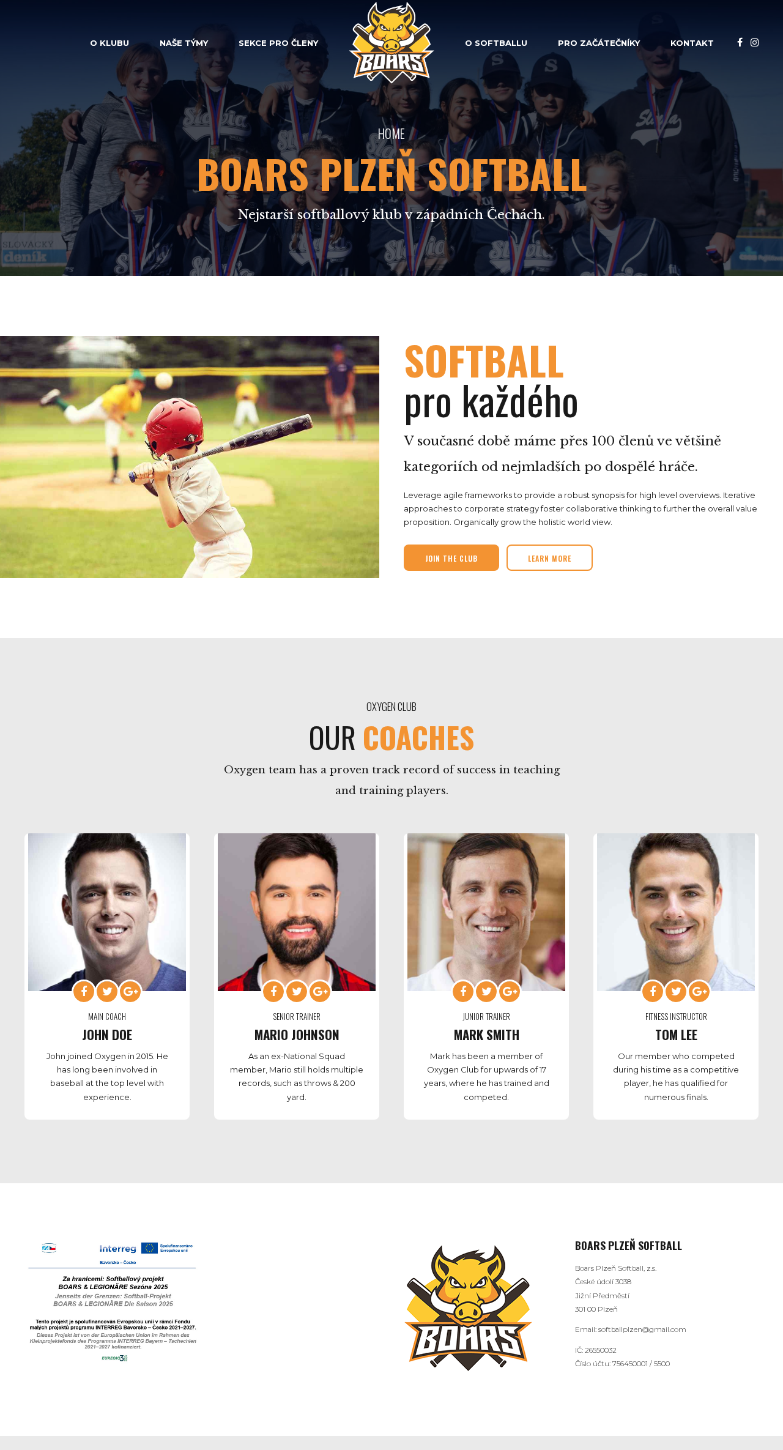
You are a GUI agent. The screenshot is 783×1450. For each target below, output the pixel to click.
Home (391, 133)
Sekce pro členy (278, 43)
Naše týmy (184, 43)
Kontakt (692, 43)
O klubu (109, 43)
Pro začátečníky (599, 43)
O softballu (496, 43)
